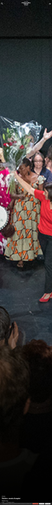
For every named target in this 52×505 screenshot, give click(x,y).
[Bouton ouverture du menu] (50, 4)
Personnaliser (47, 503)
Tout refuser (41, 503)
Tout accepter (35, 503)
